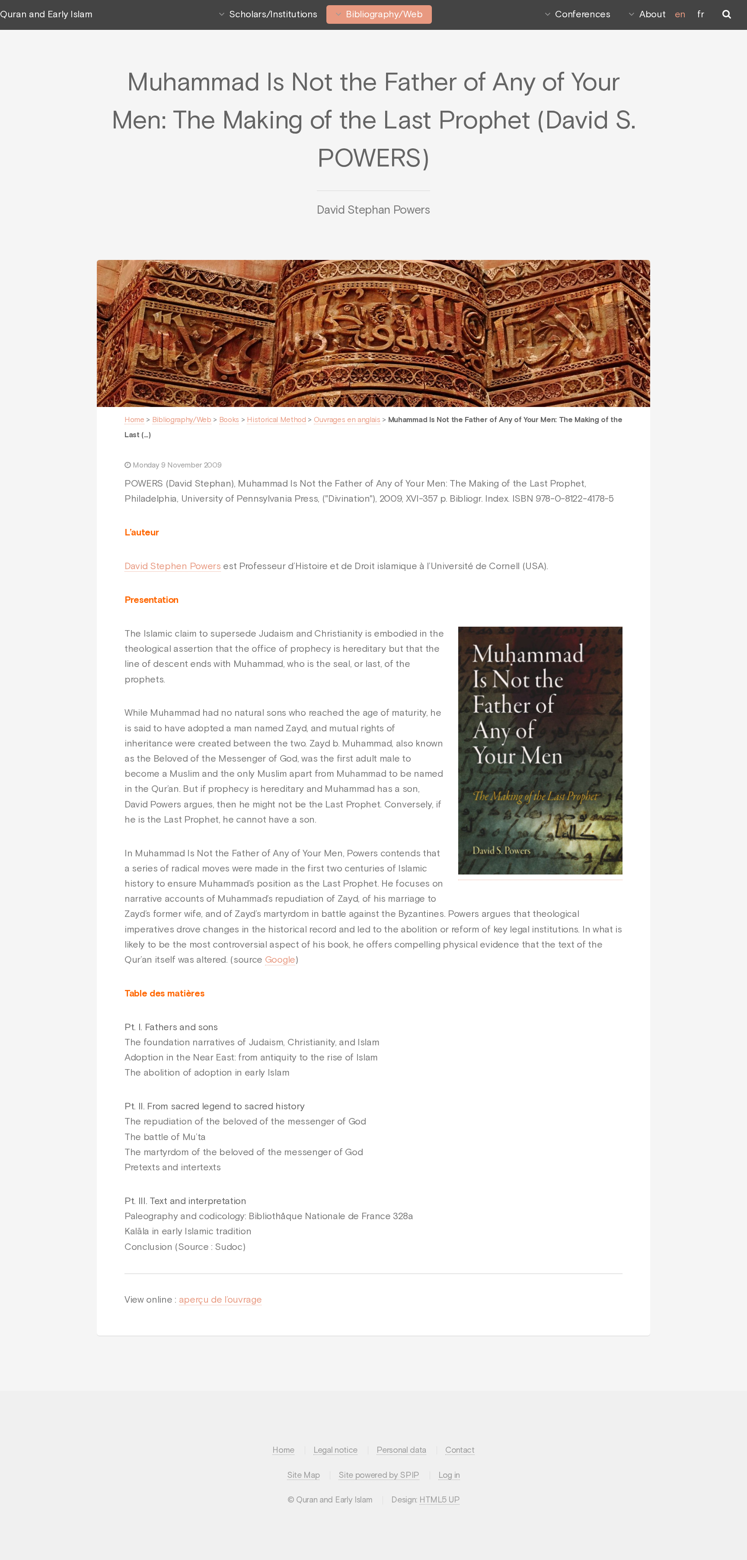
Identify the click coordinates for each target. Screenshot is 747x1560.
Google (280, 960)
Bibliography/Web (384, 14)
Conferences (582, 14)
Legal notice (335, 1450)
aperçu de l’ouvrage (220, 1300)
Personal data (401, 1450)
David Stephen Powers (172, 566)
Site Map (303, 1475)
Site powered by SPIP (378, 1475)
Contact (460, 1450)
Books (229, 420)
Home (134, 420)
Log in (449, 1475)
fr (700, 14)
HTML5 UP (439, 1500)
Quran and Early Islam (46, 14)
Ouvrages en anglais (347, 420)
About (652, 14)
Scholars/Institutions (273, 14)
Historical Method (276, 420)
